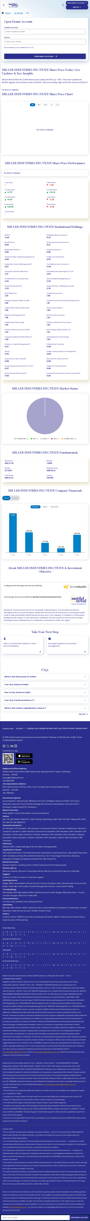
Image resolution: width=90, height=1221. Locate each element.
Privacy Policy (78, 917)
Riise (41, 847)
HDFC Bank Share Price (12, 853)
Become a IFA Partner (53, 871)
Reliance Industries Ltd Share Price (29, 859)
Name (7, 37)
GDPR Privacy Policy (25, 917)
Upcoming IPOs (9, 801)
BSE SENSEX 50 (19, 822)
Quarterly (15, 498)
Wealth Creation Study (41, 911)
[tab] (32, 104)
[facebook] (4, 746)
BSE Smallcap (36, 819)
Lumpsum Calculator (11, 831)
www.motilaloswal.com (18, 1207)
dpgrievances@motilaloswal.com (47, 1052)
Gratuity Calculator (41, 834)
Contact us (7, 877)
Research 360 (8, 847)
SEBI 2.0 (57, 917)
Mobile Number (11, 27)
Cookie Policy (73, 908)
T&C (32, 47)
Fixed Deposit (58, 804)
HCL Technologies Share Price (59, 856)
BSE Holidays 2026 (26, 892)
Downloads (39, 917)
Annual (6, 498)
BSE (4, 908)
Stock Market (19, 883)
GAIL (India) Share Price (77, 853)
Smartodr (49, 917)
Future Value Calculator (22, 834)
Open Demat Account (76, 3)
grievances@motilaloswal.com (14, 1052)
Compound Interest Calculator (53, 828)
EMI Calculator (62, 831)
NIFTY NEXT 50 (59, 819)
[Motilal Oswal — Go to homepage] (12, 5)
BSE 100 (9, 822)
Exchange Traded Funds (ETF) (15, 807)
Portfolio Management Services (39, 804)
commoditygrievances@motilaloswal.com (59, 1084)
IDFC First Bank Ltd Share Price (16, 856)
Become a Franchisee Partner (31, 871)
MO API (35, 847)
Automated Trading (65, 886)
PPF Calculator (56, 834)
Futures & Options (48, 883)
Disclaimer (62, 908)
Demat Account (33, 883)
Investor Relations (49, 908)
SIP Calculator (8, 828)
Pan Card (11, 901)
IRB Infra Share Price (37, 856)
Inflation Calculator (35, 837)
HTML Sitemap (22, 920)
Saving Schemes (35, 901)
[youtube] (11, 746)
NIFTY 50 (6, 819)
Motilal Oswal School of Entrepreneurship (49, 865)
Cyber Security (9, 920)
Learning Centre (25, 865)
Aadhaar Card (21, 901)
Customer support (36, 877)
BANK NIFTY (25, 819)
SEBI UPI (76, 7)
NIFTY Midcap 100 (74, 819)
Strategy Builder (50, 847)
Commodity (23, 886)
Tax (4, 901)
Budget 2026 (8, 883)
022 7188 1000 (8, 793)
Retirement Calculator (76, 828)
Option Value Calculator (68, 837)
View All (82, 714)
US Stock (78, 883)
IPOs (59, 883)
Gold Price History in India (44, 892)
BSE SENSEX (15, 819)
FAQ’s (15, 877)
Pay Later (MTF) (72, 804)
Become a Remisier (71, 871)
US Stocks (75, 801)
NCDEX (18, 908)
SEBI (12, 908)
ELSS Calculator (70, 834)
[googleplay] (24, 761)
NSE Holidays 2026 (10, 892)
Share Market (8, 813)
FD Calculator (20, 828)
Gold (11, 886)
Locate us (23, 877)
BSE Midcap (48, 819)
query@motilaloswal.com (13, 778)
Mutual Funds (22, 801)
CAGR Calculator (28, 831)
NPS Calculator (51, 837)
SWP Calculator (76, 831)
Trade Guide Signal (23, 847)
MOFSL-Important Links (31, 908)
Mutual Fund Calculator (45, 831)
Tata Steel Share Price (31, 853)
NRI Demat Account (37, 801)
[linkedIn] (15, 746)
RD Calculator (33, 828)
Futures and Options (40, 813)
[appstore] (24, 755)
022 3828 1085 (8, 781)
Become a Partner (10, 871)
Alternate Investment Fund (14, 804)
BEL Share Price (50, 859)
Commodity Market (23, 813)
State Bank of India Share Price (54, 853)
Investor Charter (9, 917)
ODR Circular (66, 917)
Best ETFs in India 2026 (28, 895)
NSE (8, 908)
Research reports (10, 865)
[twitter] (7, 746)
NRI (15, 886)
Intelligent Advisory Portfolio (58, 801)
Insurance (32, 807)
